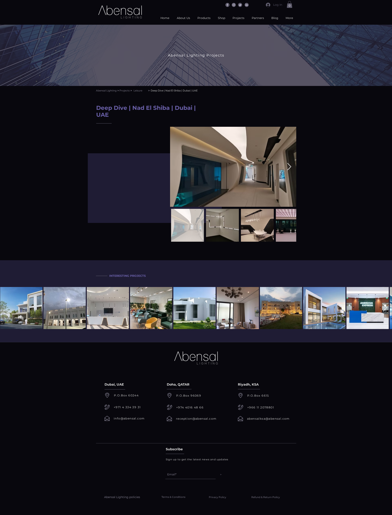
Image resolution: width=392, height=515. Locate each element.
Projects (124, 90)
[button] (289, 4)
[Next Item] (289, 167)
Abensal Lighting (106, 90)
